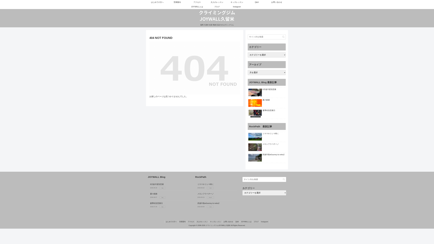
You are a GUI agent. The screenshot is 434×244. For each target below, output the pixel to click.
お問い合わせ (228, 222)
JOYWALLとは (246, 222)
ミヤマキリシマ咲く (205, 184)
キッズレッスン (215, 222)
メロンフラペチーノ (205, 194)
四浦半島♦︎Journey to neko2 (208, 203)
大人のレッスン (202, 222)
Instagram (264, 222)
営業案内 (182, 222)
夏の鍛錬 (153, 194)
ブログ (256, 222)
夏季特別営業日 (156, 203)
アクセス (191, 222)
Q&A (237, 222)
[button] (283, 36)
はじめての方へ (171, 222)
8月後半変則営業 (157, 184)
